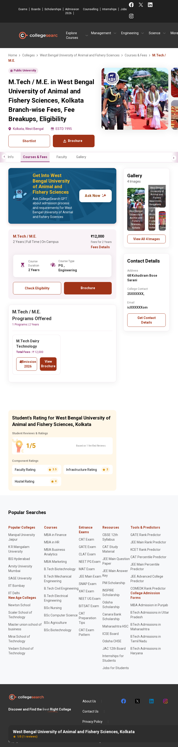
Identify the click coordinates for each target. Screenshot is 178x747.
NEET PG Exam (90, 561)
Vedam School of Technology (21, 651)
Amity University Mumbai (20, 568)
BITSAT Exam (89, 606)
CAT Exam (86, 539)
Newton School (19, 605)
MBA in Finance (55, 535)
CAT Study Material (110, 549)
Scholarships (52, 9)
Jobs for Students (115, 668)
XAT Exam (86, 591)
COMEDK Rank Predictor (148, 588)
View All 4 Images (146, 239)
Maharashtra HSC (115, 626)
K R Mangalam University (18, 549)
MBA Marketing (55, 561)
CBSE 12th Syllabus (110, 537)
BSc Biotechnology (57, 630)
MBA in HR (51, 542)
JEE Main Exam (90, 576)
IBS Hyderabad (19, 559)
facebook (123, 701)
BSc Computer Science (61, 615)
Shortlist (29, 141)
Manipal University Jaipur (21, 537)
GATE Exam (87, 547)
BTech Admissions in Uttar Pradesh (149, 615)
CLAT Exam (87, 554)
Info (11, 157)
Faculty (62, 157)
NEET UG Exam (90, 598)
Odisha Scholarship (111, 604)
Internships (109, 9)
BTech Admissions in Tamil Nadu (145, 639)
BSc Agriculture (55, 623)
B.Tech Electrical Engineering (56, 598)
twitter (137, 701)
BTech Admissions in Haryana (145, 651)
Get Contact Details (146, 320)
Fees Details (100, 247)
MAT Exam (87, 569)
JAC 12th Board (114, 648)
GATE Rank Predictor (145, 535)
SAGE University (20, 578)
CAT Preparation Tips (87, 618)
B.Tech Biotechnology (60, 569)
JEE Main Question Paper (116, 561)
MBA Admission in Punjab (149, 605)
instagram (165, 701)
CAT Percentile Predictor (148, 557)
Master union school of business (25, 627)
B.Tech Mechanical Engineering (57, 579)
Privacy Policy (92, 721)
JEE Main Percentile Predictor (144, 567)
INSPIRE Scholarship (111, 592)
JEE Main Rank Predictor (148, 542)
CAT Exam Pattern (86, 632)
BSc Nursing (53, 608)
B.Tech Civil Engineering (61, 588)
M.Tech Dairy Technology (27, 344)
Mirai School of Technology (19, 639)
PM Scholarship (113, 583)
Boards (36, 9)
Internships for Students (113, 658)
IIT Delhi (14, 593)
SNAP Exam (87, 584)
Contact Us (91, 711)
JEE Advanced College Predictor (146, 579)
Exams (23, 9)
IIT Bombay (16, 586)
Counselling (90, 9)
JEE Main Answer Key (115, 573)
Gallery (81, 157)
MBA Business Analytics (54, 552)
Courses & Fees (35, 157)
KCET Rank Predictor (145, 549)
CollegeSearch (38, 35)
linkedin (151, 701)
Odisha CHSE (111, 641)
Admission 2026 (72, 11)
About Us (89, 701)
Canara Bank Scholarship (111, 616)
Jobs (124, 9)
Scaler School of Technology (20, 615)
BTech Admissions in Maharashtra (145, 627)
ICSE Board (110, 634)
